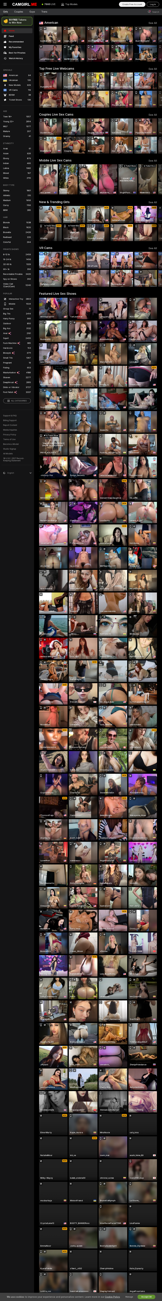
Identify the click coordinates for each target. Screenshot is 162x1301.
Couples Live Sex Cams (56, 114)
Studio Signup (9, 449)
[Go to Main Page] (24, 4)
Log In (153, 4)
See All (153, 23)
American (51, 23)
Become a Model (11, 444)
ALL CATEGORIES (19, 401)
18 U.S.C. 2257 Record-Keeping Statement (13, 459)
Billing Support (10, 420)
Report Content (10, 425)
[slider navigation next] (155, 44)
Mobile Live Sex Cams (55, 160)
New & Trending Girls (54, 202)
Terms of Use (9, 439)
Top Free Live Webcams (56, 68)
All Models (8, 454)
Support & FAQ (10, 416)
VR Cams (45, 248)
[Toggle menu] (5, 4)
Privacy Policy (9, 435)
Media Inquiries (10, 430)
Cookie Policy (112, 1297)
